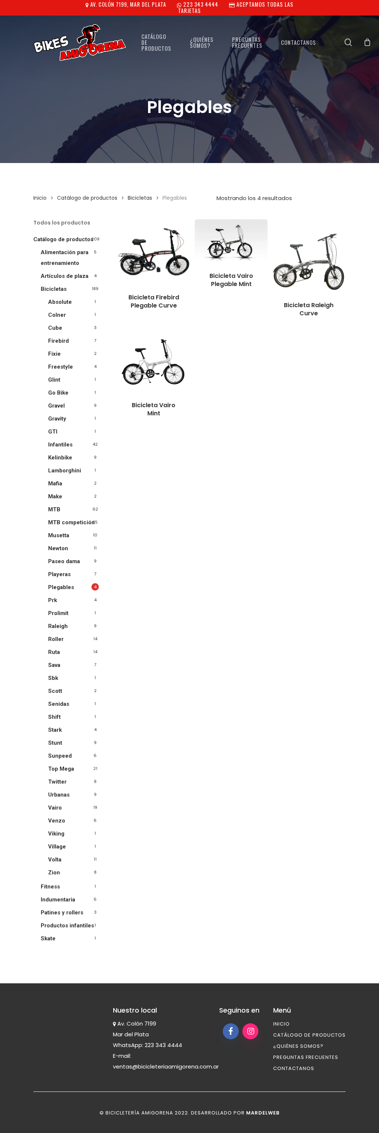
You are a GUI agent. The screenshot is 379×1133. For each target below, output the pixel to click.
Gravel (56, 405)
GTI (52, 431)
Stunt (55, 743)
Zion (54, 872)
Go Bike (58, 392)
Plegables (61, 587)
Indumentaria (58, 899)
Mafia (55, 483)
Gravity (57, 418)
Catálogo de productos (87, 198)
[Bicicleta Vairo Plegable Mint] (231, 241)
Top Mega (61, 768)
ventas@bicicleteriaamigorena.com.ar (166, 1066)
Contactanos (293, 1068)
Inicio (40, 198)
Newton (58, 548)
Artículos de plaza (64, 276)
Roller (56, 639)
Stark (55, 730)
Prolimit (58, 613)
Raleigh (58, 626)
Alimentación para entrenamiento (64, 257)
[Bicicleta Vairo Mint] (153, 362)
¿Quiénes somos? (298, 1046)
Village (57, 846)
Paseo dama (64, 561)
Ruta (54, 652)
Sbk (53, 678)
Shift (54, 717)
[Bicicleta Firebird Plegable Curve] (153, 251)
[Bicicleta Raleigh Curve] (308, 255)
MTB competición (71, 522)
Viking (56, 833)
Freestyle (60, 366)
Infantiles (60, 444)
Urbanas (59, 794)
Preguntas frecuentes (305, 1057)
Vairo (55, 807)
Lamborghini (64, 470)
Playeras (59, 574)
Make (55, 496)
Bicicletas (140, 198)
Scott (55, 691)
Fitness (50, 886)
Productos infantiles (67, 925)
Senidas (58, 704)
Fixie (54, 353)
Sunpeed (60, 755)
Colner (57, 315)
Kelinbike (60, 457)
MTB (54, 509)
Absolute (60, 302)
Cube (55, 328)
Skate (48, 938)
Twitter (57, 781)
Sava (54, 665)
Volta (54, 859)
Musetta (58, 535)
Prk (52, 600)
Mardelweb (262, 1112)
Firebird (58, 341)
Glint (54, 379)
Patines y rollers (62, 912)
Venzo (56, 820)
